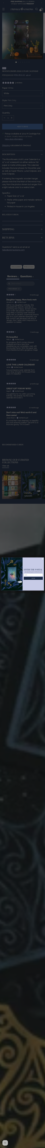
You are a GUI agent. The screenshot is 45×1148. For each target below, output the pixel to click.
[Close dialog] (42, 559)
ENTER (33, 578)
